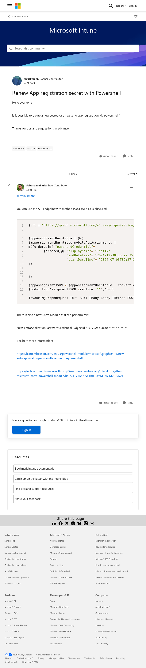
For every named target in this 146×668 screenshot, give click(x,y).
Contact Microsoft (25, 658)
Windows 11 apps (13, 583)
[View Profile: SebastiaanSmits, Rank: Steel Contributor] (20, 187)
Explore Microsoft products (17, 577)
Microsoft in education (105, 540)
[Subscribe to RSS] (86, 523)
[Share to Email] (92, 523)
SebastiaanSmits (36, 185)
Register (120, 5)
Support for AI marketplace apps (65, 619)
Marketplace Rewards (60, 637)
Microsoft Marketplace (60, 631)
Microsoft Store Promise (61, 577)
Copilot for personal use (16, 565)
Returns (53, 559)
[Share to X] (67, 523)
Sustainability (101, 643)
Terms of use (74, 658)
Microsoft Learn (57, 613)
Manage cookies (56, 658)
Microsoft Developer (59, 607)
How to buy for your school (107, 565)
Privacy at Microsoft (104, 619)
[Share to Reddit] (73, 523)
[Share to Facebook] (61, 523)
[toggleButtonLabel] (136, 16)
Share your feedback (27, 499)
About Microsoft (102, 607)
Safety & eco (106, 658)
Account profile (57, 540)
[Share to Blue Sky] (79, 523)
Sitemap (8, 658)
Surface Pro (10, 540)
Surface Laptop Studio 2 (15, 552)
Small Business (11, 643)
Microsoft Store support (61, 552)
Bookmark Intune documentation (35, 468)
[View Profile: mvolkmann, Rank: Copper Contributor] (17, 80)
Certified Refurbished (60, 571)
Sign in (26, 430)
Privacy (41, 658)
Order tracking (56, 565)
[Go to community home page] (18, 6)
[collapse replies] (8, 185)
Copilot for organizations (16, 559)
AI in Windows (11, 571)
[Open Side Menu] (10, 6)
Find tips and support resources (34, 489)
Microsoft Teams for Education (109, 552)
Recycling (120, 658)
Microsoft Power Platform (16, 625)
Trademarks (89, 658)
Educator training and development (111, 571)
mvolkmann (31, 79)
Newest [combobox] (132, 174)
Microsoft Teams (12, 631)
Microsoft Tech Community (62, 625)
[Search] (111, 5)
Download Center (58, 546)
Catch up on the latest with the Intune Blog (41, 478)
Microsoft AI (10, 600)
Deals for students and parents (109, 577)
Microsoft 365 (11, 619)
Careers (99, 600)
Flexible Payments (58, 583)
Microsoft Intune (19, 16)
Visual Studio (56, 643)
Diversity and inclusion (105, 631)
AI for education (102, 583)
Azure (52, 600)
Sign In (133, 5)
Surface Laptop (11, 546)
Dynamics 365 (11, 613)
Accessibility (101, 637)
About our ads (11, 662)
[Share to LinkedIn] (54, 523)
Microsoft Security (13, 607)
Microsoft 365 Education (106, 559)
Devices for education (105, 546)
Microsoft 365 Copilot (15, 637)
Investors (99, 625)
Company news (102, 613)
